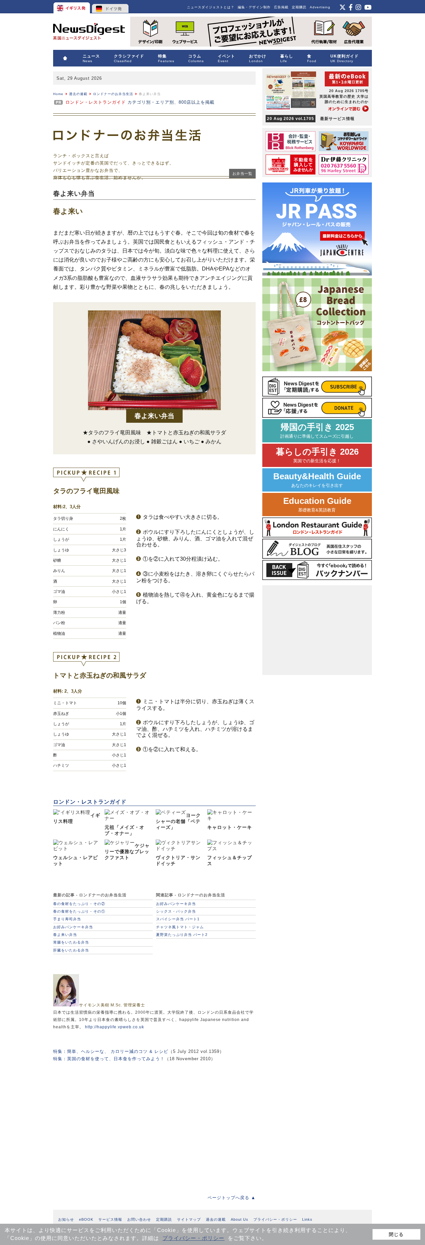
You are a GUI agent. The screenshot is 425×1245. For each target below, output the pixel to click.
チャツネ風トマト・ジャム (180, 927)
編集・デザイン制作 (254, 7)
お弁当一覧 (242, 173)
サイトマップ (189, 1219)
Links (307, 1219)
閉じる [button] (396, 1234)
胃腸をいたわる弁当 (71, 942)
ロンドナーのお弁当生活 (113, 94)
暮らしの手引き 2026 (317, 455)
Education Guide (317, 504)
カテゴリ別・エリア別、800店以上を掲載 (139, 102)
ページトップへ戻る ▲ (232, 1197)
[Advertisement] (154, 1123)
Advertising (320, 7)
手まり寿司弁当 (67, 919)
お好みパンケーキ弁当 (73, 927)
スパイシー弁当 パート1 (178, 919)
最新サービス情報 (311, 118)
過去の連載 (78, 94)
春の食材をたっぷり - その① (79, 911)
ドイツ (110, 6)
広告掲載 (281, 7)
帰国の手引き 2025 (317, 430)
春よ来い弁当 (65, 935)
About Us (239, 1219)
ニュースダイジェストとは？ (210, 7)
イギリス (72, 6)
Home (58, 94)
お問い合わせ (139, 1219)
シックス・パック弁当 (176, 911)
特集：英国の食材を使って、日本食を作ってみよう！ (109, 1058)
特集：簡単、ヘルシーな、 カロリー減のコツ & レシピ (110, 1051)
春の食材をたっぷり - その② (79, 904)
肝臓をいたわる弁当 (71, 950)
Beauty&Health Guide (317, 480)
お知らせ (66, 1219)
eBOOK (86, 1219)
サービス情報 (110, 1219)
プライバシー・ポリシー (193, 1238)
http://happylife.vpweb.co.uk (114, 1027)
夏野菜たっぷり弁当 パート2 (182, 935)
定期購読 (299, 7)
